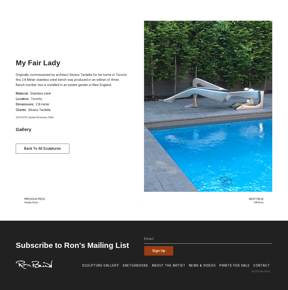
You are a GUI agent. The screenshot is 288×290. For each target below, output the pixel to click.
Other (51, 117)
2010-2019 (21, 117)
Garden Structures (37, 117)
